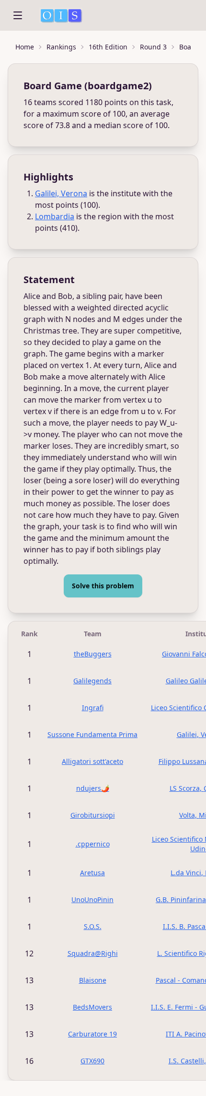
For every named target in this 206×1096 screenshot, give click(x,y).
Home (24, 46)
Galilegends (92, 680)
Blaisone (92, 980)
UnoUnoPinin (92, 899)
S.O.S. (93, 926)
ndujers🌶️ (92, 788)
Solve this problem (103, 585)
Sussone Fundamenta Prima (92, 734)
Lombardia (54, 216)
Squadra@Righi (93, 953)
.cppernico (93, 843)
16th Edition (108, 46)
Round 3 (153, 46)
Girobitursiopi (92, 815)
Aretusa (92, 872)
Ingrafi (92, 707)
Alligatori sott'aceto (92, 761)
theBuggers (93, 653)
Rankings (61, 46)
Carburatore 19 (92, 1033)
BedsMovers (92, 1007)
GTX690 (92, 1060)
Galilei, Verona (61, 193)
